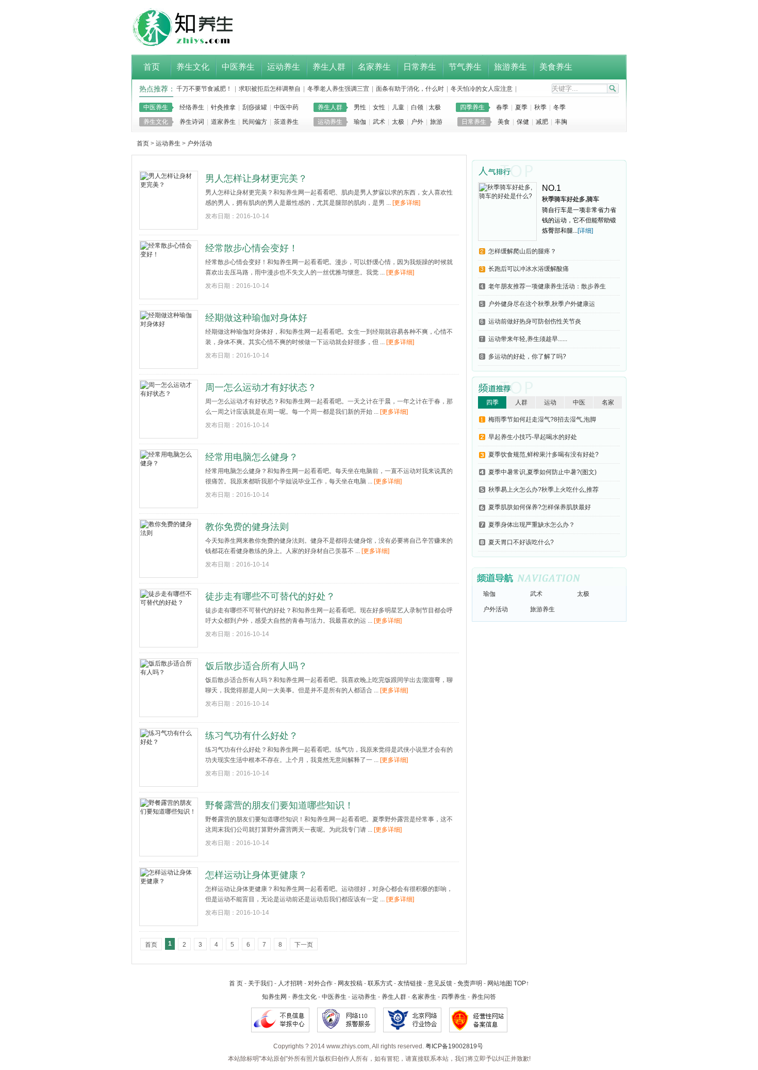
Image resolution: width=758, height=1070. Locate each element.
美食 (504, 121)
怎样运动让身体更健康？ (256, 875)
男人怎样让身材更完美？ (256, 178)
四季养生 (472, 107)
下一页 (303, 944)
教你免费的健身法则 (247, 527)
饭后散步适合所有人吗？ (256, 666)
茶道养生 (286, 121)
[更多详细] (406, 202)
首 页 (236, 983)
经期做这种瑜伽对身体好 (256, 318)
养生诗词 (191, 121)
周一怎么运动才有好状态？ (261, 387)
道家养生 (223, 121)
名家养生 (423, 996)
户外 (417, 121)
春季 (502, 107)
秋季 (540, 107)
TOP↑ (521, 983)
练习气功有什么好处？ (251, 736)
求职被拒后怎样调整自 (270, 88)
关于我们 (260, 983)
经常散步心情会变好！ (251, 248)
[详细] (585, 230)
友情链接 (410, 983)
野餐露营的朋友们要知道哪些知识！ (279, 805)
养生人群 (330, 107)
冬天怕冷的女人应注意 (482, 88)
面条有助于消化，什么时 (410, 88)
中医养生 (155, 107)
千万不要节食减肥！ (204, 88)
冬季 (559, 107)
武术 (379, 121)
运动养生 (330, 121)
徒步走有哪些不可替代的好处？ (270, 596)
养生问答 (483, 996)
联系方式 (380, 983)
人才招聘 (290, 983)
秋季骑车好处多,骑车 (570, 199)
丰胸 (561, 121)
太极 (435, 107)
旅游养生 (542, 609)
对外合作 (320, 983)
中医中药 (286, 107)
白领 (417, 107)
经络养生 (191, 107)
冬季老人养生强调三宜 (338, 88)
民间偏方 (254, 121)
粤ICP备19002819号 (454, 1046)
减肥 (542, 121)
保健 (523, 121)
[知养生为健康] (189, 48)
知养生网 (274, 996)
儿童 (398, 107)
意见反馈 (439, 983)
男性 (360, 107)
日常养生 (474, 121)
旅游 (436, 121)
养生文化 (155, 121)
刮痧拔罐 (254, 107)
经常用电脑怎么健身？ (251, 457)
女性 (379, 107)
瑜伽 (360, 121)
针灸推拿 (223, 107)
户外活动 (199, 143)
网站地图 (499, 983)
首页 (143, 143)
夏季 (521, 107)
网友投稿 (350, 983)
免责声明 (469, 983)
